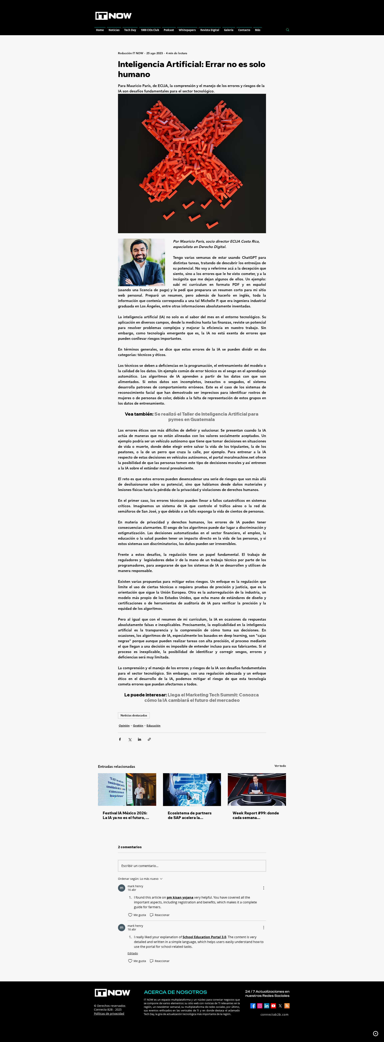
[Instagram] (259, 1005)
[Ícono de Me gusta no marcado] (130, 915)
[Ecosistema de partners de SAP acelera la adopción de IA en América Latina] (192, 789)
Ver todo (280, 766)
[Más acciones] (263, 888)
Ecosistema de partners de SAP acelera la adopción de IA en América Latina (190, 815)
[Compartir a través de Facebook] (120, 739)
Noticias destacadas (134, 715)
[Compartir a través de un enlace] (149, 739)
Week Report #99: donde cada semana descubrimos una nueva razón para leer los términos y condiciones (256, 815)
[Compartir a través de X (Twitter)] (130, 739)
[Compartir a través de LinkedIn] (139, 739)
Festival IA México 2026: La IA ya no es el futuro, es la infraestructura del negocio (126, 815)
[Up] (375, 1033)
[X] (280, 1005)
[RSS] (287, 1005)
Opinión (124, 725)
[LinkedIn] (266, 1005)
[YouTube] (273, 1005)
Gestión (138, 725)
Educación (153, 725)
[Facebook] (253, 1005)
